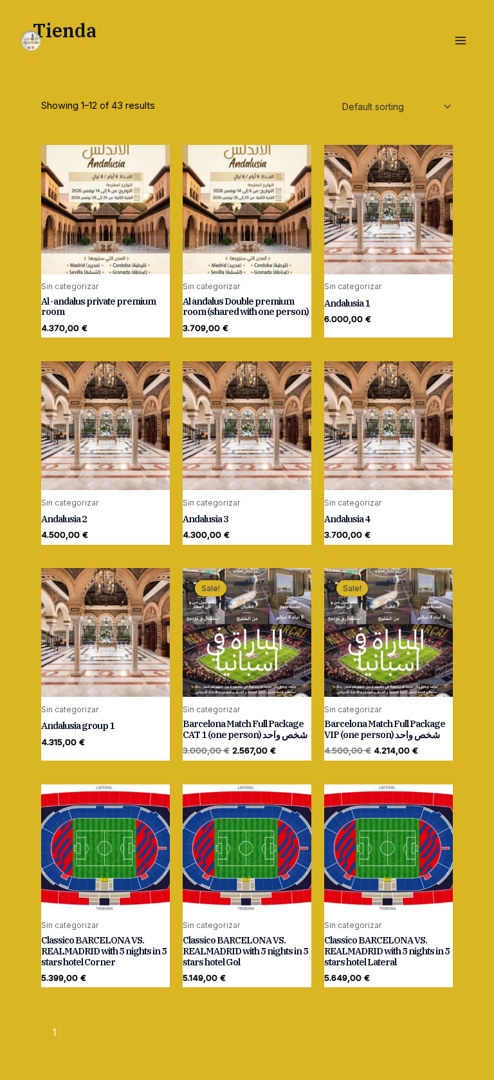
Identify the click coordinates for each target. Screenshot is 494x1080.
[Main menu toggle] (460, 40)
